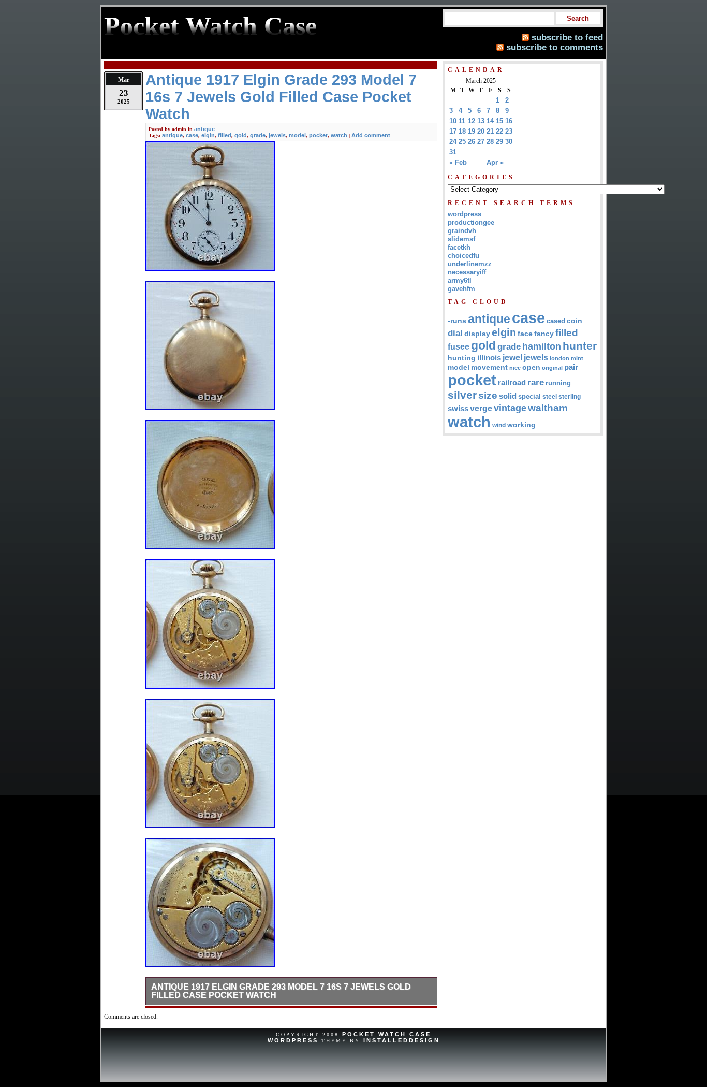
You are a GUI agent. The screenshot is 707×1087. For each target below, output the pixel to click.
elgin (208, 135)
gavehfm (461, 289)
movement (489, 367)
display (477, 333)
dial (455, 333)
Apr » (495, 162)
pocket (318, 135)
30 (508, 142)
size (487, 395)
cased (556, 321)
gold (240, 135)
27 (480, 142)
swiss (458, 408)
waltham (548, 407)
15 (499, 121)
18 (462, 131)
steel (549, 396)
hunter (580, 346)
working (521, 425)
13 (480, 121)
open (531, 367)
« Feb (458, 162)
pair (571, 367)
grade (258, 135)
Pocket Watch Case (386, 1034)
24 (452, 142)
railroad (512, 382)
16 (508, 121)
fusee (458, 346)
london (559, 358)
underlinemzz (470, 264)
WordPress (293, 1040)
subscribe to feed (567, 37)
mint (577, 358)
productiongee (471, 222)
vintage (510, 408)
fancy (544, 333)
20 (480, 131)
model (297, 135)
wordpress (464, 214)
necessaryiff (467, 272)
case (192, 135)
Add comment (370, 135)
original (552, 368)
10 (452, 121)
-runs (457, 320)
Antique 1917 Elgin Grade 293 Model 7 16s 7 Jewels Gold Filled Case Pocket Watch (281, 990)
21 (490, 131)
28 (490, 142)
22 (499, 131)
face (525, 334)
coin (574, 321)
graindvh (462, 231)
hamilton (541, 346)
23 (508, 131)
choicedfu (463, 255)
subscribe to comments (554, 47)
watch (339, 135)
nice (515, 368)
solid (508, 396)
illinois (489, 357)
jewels (277, 135)
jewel (512, 357)
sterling (569, 396)
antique (204, 129)
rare (535, 382)
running (558, 383)
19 (471, 131)
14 (490, 121)
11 (462, 121)
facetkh (459, 247)
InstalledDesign (401, 1040)
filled (224, 135)
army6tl (460, 280)
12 (471, 121)
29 (499, 142)
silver (462, 395)
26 (471, 142)
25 (462, 142)
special (529, 396)
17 (452, 131)
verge (481, 408)
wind (499, 425)
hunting (462, 358)
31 (452, 152)
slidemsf (461, 239)
